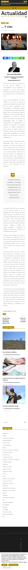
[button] (24, 1)
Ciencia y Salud (6, 446)
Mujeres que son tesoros (9, 493)
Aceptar (4, 564)
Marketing (5, 488)
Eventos (4, 477)
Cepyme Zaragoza (7, 443)
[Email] (22, 61)
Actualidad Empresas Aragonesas (12, 357)
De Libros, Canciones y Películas (10, 453)
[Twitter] (11, 61)
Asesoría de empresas (8, 441)
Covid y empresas (7, 448)
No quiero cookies (13, 564)
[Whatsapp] (16, 61)
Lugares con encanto (8, 486)
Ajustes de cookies (6, 567)
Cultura (4, 450)
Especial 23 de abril (7, 474)
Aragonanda (6, 436)
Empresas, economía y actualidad (11, 462)
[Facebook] (5, 61)
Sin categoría (6, 507)
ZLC (4, 519)
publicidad (5, 498)
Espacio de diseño (7, 469)
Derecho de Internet (8, 455)
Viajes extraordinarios (8, 517)
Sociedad (5, 510)
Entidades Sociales (7, 465)
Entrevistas (5, 467)
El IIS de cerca (6, 457)
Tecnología (5, 512)
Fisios (4, 479)
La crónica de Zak (7, 484)
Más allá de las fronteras (9, 491)
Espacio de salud (7, 472)
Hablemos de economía (8, 481)
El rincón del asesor (8, 460)
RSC (7, 26)
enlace (25, 562)
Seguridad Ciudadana (8, 505)
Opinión (3, 26)
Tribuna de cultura (7, 515)
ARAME (4, 438)
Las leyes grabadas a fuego (11, 409)
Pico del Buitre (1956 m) (9, 355)
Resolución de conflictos (9, 500)
